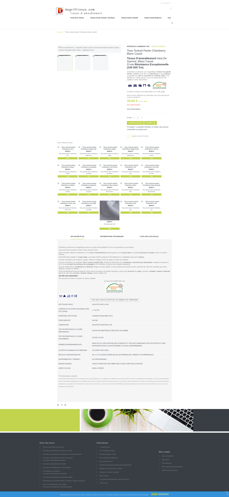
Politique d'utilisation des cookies (111, 468)
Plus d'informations (163, 494)
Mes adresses (166, 463)
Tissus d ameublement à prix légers (55, 484)
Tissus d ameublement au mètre (53, 447)
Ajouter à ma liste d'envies (140, 136)
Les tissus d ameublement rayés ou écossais (58, 458)
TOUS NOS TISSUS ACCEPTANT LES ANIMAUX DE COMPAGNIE (114, 300)
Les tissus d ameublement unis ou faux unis (57, 450)
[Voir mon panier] (171, 9)
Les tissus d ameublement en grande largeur (58, 477)
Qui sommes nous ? (106, 461)
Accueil (59, 32)
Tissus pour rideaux (152, 18)
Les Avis (153, 236)
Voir (67, 158)
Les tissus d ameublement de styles (55, 473)
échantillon (150, 123)
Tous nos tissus (77, 18)
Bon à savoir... (104, 475)
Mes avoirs (165, 459)
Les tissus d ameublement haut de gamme (57, 467)
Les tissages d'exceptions (51, 471)
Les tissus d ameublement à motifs (54, 464)
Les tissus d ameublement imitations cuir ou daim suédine (62, 454)
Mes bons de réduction (169, 470)
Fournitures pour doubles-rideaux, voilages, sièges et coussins (64, 480)
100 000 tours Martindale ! (68, 276)
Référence (131, 46)
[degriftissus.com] (80, 11)
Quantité (129, 117)
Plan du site (104, 483)
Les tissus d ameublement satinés (54, 460)
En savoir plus (77, 236)
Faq (169, 18)
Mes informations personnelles (172, 467)
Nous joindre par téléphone (109, 458)
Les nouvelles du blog (107, 450)
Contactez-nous (105, 447)
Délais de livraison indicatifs (109, 472)
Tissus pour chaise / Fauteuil (102, 18)
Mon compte (164, 452)
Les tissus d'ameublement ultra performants (57, 487)
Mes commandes (167, 456)
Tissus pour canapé (129, 18)
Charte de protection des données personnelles (116, 465)
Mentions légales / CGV (108, 454)
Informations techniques (112, 236)
